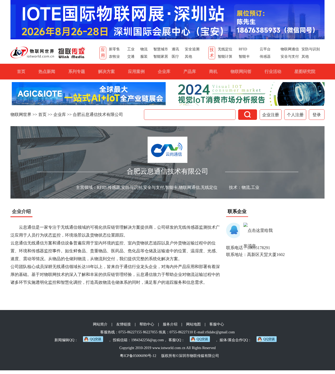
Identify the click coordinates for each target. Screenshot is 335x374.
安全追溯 (192, 49)
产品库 (189, 71)
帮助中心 (146, 324)
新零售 (114, 49)
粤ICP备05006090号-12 (138, 356)
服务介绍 (170, 324)
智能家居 (160, 56)
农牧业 (114, 56)
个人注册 (295, 115)
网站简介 (100, 324)
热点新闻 (46, 71)
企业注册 (270, 115)
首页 (21, 71)
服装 (144, 56)
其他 (188, 56)
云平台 (265, 49)
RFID (243, 49)
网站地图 (193, 324)
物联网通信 (290, 49)
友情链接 (123, 324)
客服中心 (216, 324)
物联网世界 (20, 114)
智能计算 (225, 56)
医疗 (175, 56)
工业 (131, 49)
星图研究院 (304, 71)
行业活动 (273, 71)
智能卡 (244, 56)
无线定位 (225, 49)
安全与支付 (290, 56)
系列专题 (76, 71)
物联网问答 (241, 71)
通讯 (175, 49)
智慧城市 (160, 49)
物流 (144, 49)
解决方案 (106, 71)
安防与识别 (311, 49)
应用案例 (136, 71)
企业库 (164, 71)
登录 (316, 115)
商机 (213, 71)
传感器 (265, 56)
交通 (131, 56)
